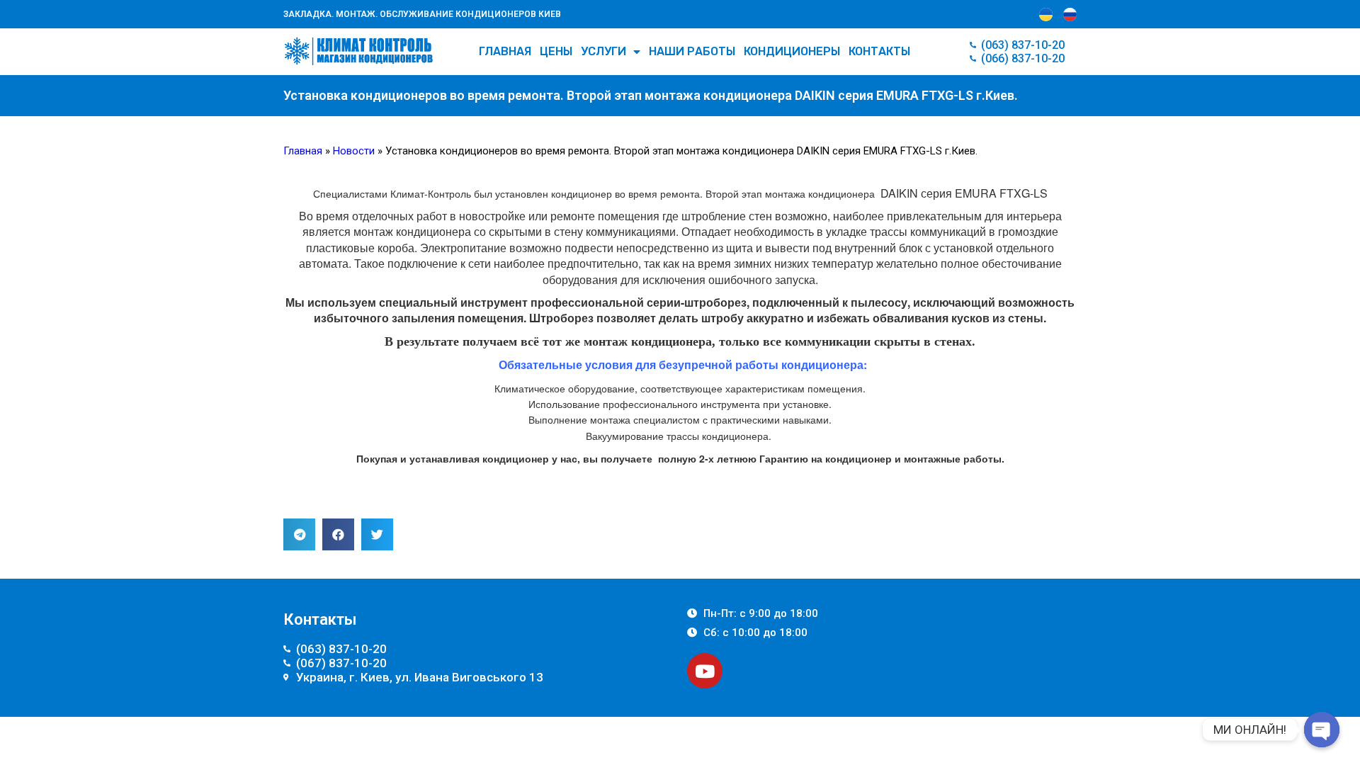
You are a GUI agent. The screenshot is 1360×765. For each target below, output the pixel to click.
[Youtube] (704, 670)
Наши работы (692, 51)
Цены (556, 51)
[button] (299, 534)
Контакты (879, 51)
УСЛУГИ (603, 51)
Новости (354, 150)
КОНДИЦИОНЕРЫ (792, 51)
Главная (505, 51)
